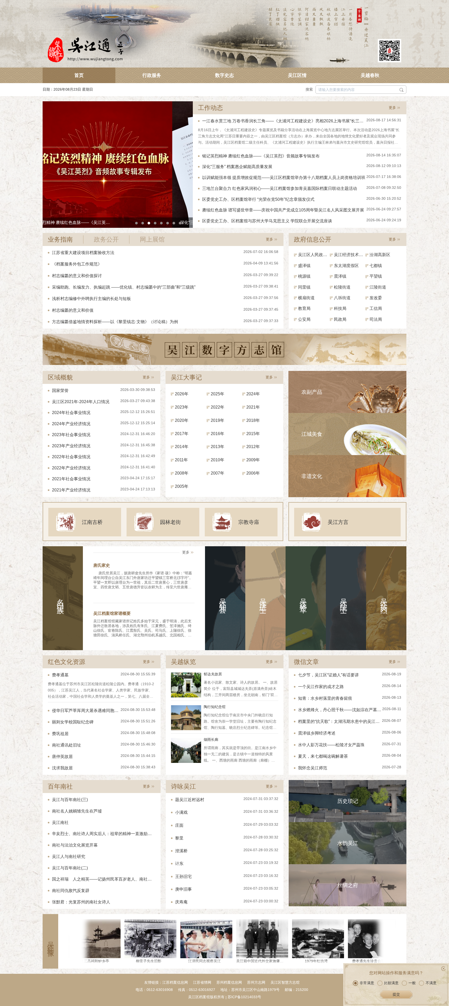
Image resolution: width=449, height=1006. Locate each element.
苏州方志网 (256, 982)
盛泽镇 (304, 265)
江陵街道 (377, 287)
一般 (412, 983)
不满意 (431, 983)
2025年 (217, 394)
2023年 (181, 407)
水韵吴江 (347, 843)
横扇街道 (306, 298)
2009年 (253, 460)
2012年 (253, 446)
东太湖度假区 (346, 265)
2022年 (217, 407)
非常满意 (367, 983)
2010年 (217, 460)
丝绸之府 (347, 885)
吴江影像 (51, 941)
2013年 (217, 446)
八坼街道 (342, 298)
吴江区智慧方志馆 (285, 982)
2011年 (181, 460)
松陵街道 (342, 287)
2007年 (217, 473)
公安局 (304, 319)
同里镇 (304, 287)
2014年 (181, 446)
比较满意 (391, 983)
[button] (136, 223)
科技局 (340, 308)
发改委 (375, 298)
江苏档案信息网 (175, 982)
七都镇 (375, 265)
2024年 (253, 394)
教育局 (304, 308)
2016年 (217, 433)
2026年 (181, 394)
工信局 (375, 308)
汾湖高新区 (379, 254)
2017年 (181, 433)
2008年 (181, 473)
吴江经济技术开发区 (350, 254)
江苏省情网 (202, 982)
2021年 (253, 407)
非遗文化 (311, 476)
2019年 (217, 420)
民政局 (340, 319)
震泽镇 (340, 276)
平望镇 (375, 276)
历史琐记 (347, 801)
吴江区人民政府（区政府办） (314, 254)
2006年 (253, 473)
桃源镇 (304, 276)
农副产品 (311, 392)
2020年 (181, 420)
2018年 (253, 420)
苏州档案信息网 (229, 982)
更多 (392, 107)
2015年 (253, 433)
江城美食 (311, 434)
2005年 (181, 486)
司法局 (375, 319)
